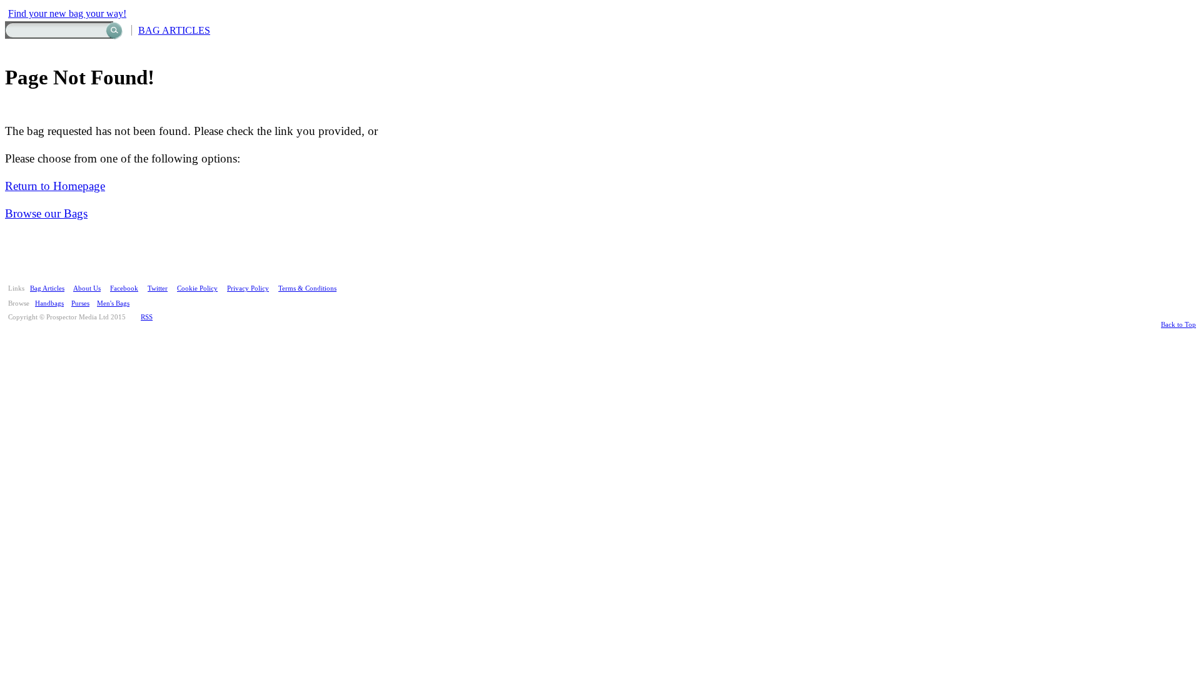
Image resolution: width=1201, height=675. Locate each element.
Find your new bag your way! (67, 13)
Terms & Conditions (307, 288)
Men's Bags (113, 303)
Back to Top (1178, 324)
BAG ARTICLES (174, 30)
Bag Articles (47, 288)
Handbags (49, 303)
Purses (80, 303)
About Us (87, 288)
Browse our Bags (46, 213)
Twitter (158, 288)
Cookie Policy (197, 288)
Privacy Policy (248, 288)
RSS (147, 317)
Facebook (124, 288)
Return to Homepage (55, 185)
